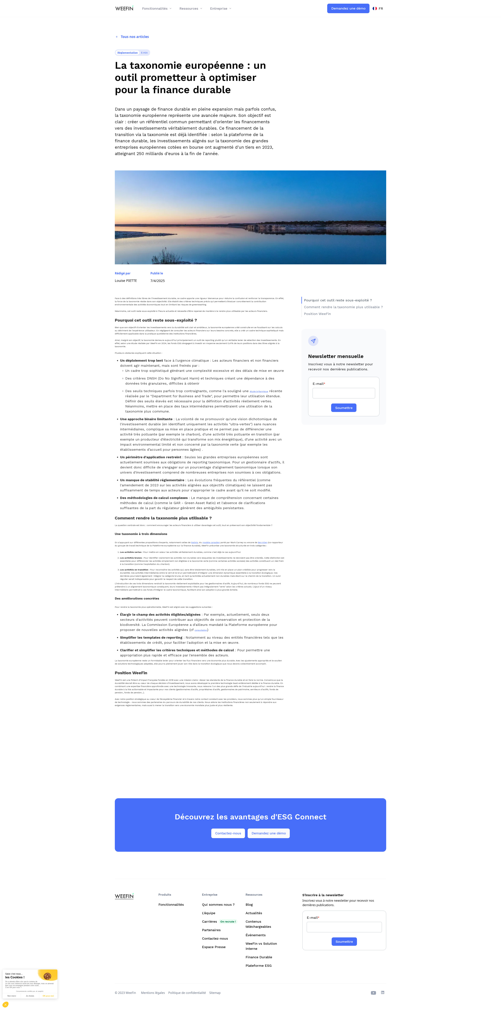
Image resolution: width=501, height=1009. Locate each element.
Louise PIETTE (126, 280)
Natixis (194, 542)
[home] (124, 8)
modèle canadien (211, 542)
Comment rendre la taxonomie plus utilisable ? (343, 307)
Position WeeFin (317, 314)
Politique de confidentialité (187, 993)
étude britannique (259, 391)
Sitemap (215, 993)
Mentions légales (153, 993)
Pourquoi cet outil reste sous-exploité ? (338, 300)
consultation (201, 630)
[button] (157, 8)
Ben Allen (262, 542)
